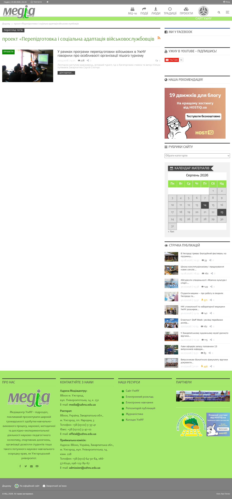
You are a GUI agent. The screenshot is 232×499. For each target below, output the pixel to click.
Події (144, 13)
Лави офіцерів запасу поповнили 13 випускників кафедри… (199, 348)
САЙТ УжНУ (203, 18)
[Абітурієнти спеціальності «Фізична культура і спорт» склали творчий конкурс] (171, 283)
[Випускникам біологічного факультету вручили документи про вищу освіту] (171, 363)
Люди (155, 13)
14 (204, 205)
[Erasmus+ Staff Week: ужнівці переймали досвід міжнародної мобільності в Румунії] (171, 323)
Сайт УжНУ (132, 391)
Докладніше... (66, 73)
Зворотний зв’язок (56, 486)
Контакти (38, 2)
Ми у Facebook (180, 32)
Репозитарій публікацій (140, 408)
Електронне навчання (139, 403)
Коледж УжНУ (135, 420)
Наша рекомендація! (185, 80)
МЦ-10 (132, 13)
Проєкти (186, 13)
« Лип (171, 231)
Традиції (170, 13)
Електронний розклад (139, 397)
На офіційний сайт (29, 486)
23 (221, 212)
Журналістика (134, 414)
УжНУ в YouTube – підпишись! (192, 51)
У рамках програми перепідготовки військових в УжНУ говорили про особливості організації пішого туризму (102, 53)
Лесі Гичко (225, 494)
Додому (6, 486)
